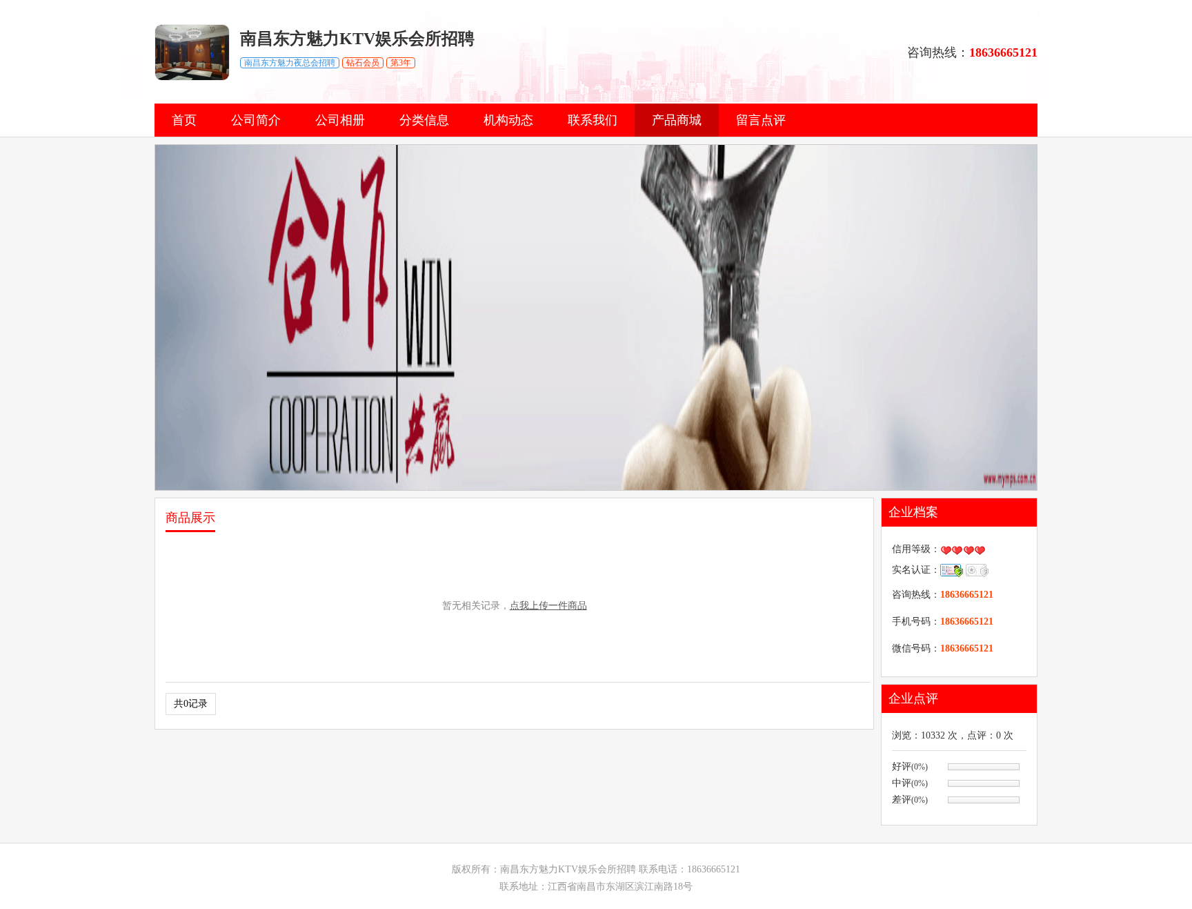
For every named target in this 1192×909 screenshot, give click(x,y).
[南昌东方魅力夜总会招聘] (192, 77)
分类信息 (424, 120)
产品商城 (677, 120)
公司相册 (340, 120)
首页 (184, 120)
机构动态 (508, 120)
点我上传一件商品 (548, 605)
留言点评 (761, 120)
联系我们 (592, 120)
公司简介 (256, 120)
